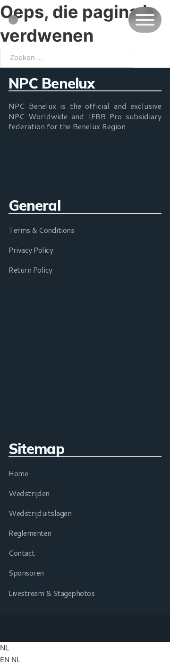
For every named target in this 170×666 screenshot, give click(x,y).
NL (4, 647)
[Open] (145, 20)
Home (18, 473)
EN (5, 659)
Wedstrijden (29, 493)
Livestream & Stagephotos (51, 592)
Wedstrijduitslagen (39, 512)
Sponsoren (26, 572)
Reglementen (29, 532)
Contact (21, 552)
